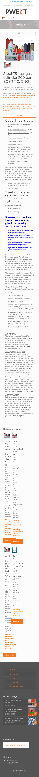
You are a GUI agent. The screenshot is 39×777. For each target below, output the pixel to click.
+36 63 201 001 (14, 1)
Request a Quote (17, 5)
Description (19, 115)
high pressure (16, 108)
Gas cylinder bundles (17, 686)
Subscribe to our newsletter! (16, 745)
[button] (32, 41)
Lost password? (29, 5)
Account (7, 5)
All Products (11, 678)
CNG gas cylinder (17, 104)
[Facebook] (19, 774)
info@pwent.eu (27, 1)
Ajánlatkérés (9, 540)
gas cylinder (7, 108)
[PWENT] (19, 11)
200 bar (27, 106)
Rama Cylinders (15, 106)
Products (6, 106)
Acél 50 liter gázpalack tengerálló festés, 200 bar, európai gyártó (18, 567)
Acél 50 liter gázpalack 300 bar (18, 447)
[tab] (19, 115)
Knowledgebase (12, 670)
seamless (6, 111)
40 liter (33, 106)
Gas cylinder (27, 104)
